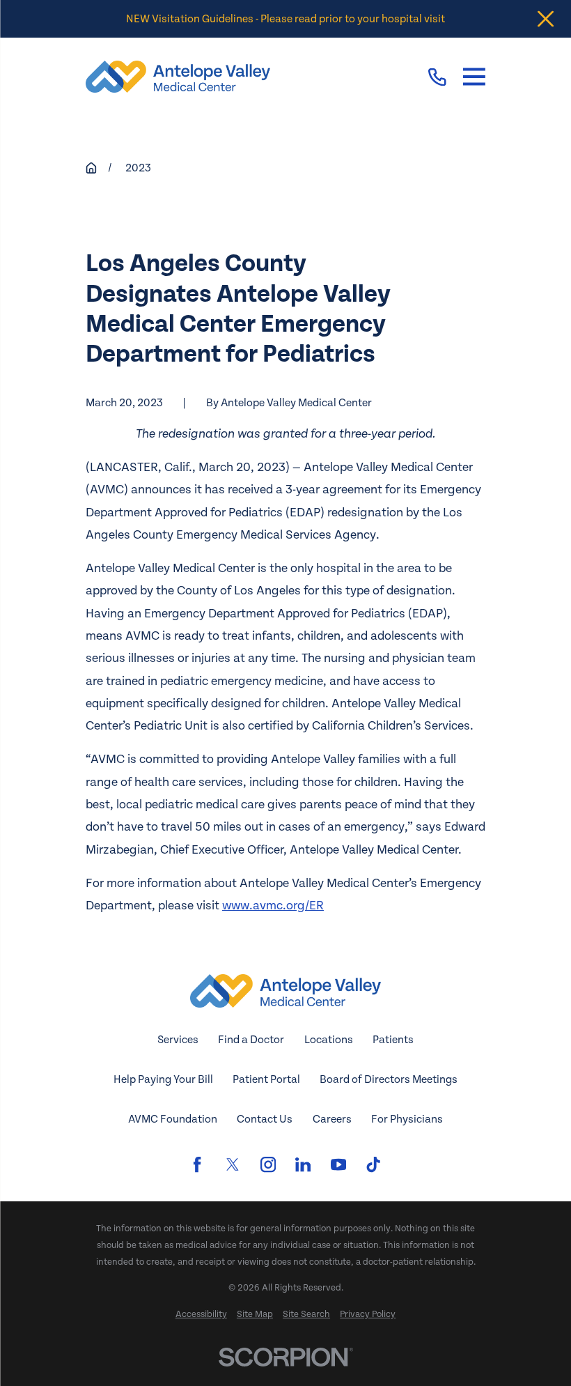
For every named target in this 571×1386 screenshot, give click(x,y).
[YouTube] (338, 1164)
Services (177, 1039)
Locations (328, 1039)
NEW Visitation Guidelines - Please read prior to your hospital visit (285, 19)
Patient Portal (266, 1079)
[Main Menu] (474, 77)
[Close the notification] (546, 19)
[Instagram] (268, 1164)
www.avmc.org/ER (273, 905)
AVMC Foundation (172, 1119)
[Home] (178, 77)
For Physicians (407, 1119)
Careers (332, 1119)
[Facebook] (197, 1164)
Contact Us (264, 1119)
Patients (393, 1039)
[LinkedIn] (303, 1164)
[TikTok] (373, 1164)
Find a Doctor (251, 1039)
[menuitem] (201, 1315)
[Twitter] (232, 1164)
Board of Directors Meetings (388, 1079)
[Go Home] (91, 168)
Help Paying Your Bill (163, 1079)
